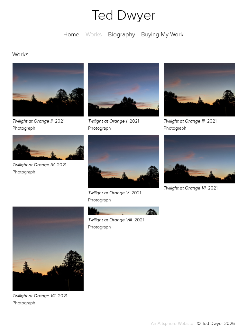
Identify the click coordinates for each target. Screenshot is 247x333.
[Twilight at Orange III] (199, 115)
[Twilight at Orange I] (123, 115)
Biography (121, 34)
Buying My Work (162, 34)
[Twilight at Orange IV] (48, 159)
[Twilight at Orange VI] (199, 182)
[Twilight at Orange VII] (48, 289)
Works (94, 34)
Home (71, 34)
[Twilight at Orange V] (123, 187)
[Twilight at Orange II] (48, 115)
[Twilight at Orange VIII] (123, 213)
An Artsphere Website (172, 323)
